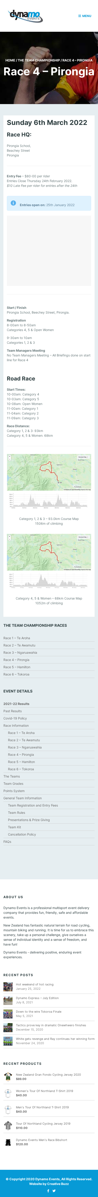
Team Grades (13, 783)
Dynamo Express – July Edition (37, 998)
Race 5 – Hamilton (16, 667)
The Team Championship (39, 60)
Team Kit (14, 827)
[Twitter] (53, 1191)
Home (10, 60)
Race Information (16, 725)
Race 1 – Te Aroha (16, 638)
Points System (14, 791)
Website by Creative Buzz (49, 1184)
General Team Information (22, 798)
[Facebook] (47, 1191)
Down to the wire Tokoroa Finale (38, 1011)
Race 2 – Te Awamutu (19, 645)
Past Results (12, 711)
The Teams (11, 776)
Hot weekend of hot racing (35, 984)
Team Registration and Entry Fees (33, 805)
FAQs (7, 842)
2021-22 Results (16, 704)
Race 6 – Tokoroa (16, 674)
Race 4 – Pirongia (16, 660)
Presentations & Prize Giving (29, 820)
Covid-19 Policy (15, 718)
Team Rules (16, 812)
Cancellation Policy (22, 834)
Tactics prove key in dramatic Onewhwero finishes (51, 1025)
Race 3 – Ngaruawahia (20, 652)
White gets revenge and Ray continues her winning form (55, 1039)
